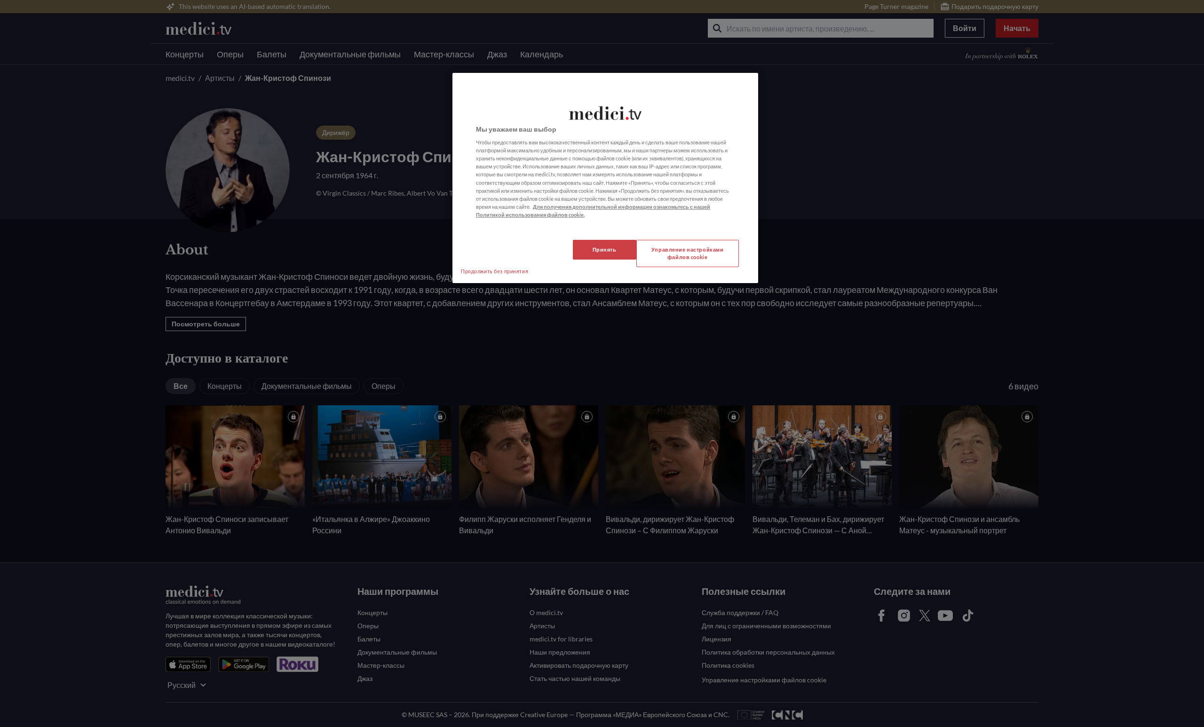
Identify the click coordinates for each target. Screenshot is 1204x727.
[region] (605, 178)
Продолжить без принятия (494, 271)
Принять (605, 249)
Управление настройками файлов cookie (687, 253)
